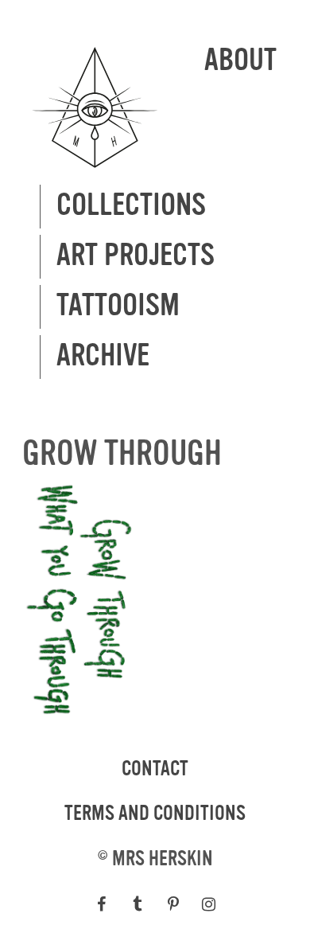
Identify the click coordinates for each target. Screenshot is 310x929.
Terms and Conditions (155, 813)
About (240, 60)
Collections (131, 205)
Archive (102, 356)
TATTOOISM (118, 306)
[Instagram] (208, 904)
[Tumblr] (137, 904)
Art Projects (135, 255)
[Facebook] (101, 904)
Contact (155, 769)
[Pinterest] (173, 904)
